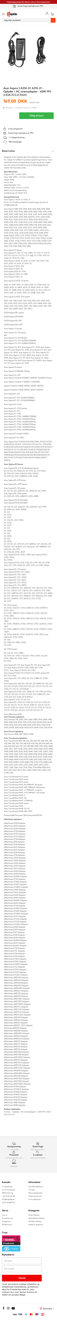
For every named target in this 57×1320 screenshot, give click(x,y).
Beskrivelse (8, 150)
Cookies (31, 1190)
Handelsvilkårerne (35, 1186)
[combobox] (28, 20)
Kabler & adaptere (35, 1224)
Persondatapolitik (35, 1193)
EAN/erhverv (7, 1224)
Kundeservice (7, 1218)
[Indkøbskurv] (52, 14)
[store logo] (12, 14)
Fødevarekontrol (35, 1196)
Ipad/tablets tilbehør (36, 1218)
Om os (4, 1215)
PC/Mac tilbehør (35, 1221)
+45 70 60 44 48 (8, 1196)
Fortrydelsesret (34, 1199)
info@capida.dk (8, 1199)
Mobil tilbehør (34, 1215)
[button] (49, 1308)
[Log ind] (47, 13)
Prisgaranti (6, 1221)
